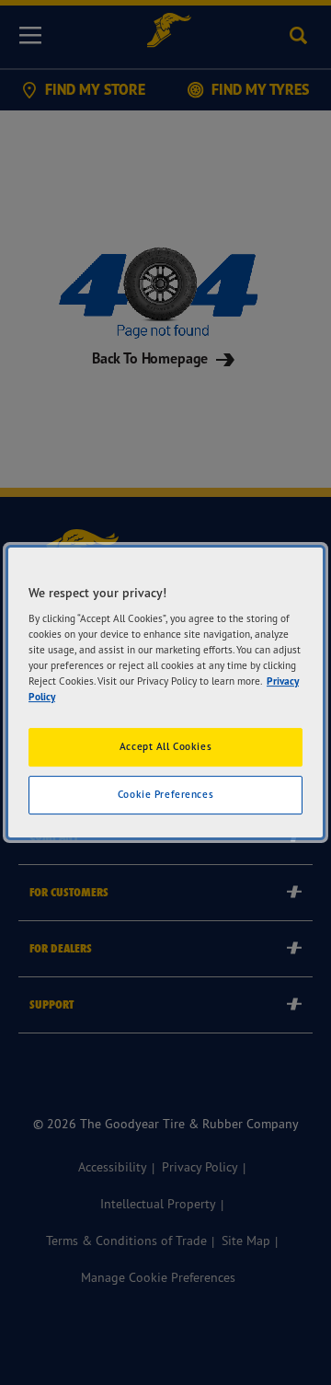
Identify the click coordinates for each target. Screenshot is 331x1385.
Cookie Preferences (165, 794)
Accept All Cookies (165, 747)
